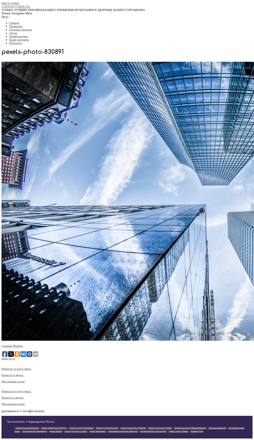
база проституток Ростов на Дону (153, 431)
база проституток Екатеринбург (34, 431)
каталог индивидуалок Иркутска (54, 428)
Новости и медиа (12, 375)
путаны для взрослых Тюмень (160, 428)
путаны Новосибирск (97, 431)
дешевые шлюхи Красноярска (27, 428)
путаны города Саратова (178, 431)
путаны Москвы (55, 431)
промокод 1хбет (197, 431)
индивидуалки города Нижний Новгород (190, 428)
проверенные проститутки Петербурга (123, 431)
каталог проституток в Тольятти (133, 428)
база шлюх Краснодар (217, 428)
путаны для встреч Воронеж (107, 428)
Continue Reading (12, 346)
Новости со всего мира (16, 368)
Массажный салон (13, 381)
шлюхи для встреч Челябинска (81, 428)
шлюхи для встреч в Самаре (76, 431)
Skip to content (10, 3)
